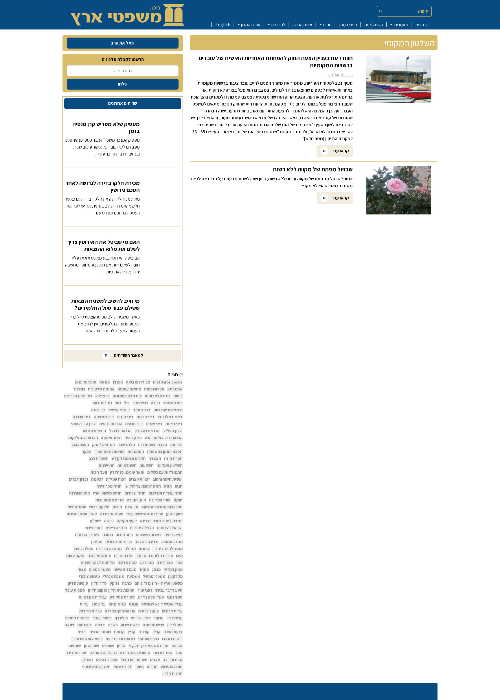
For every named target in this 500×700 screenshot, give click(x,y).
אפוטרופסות (154, 389)
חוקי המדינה (160, 500)
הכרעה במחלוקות (83, 437)
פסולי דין (175, 624)
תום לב (87, 659)
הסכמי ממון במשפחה (165, 451)
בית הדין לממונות (127, 396)
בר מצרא (102, 396)
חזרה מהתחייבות (109, 500)
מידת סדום (123, 555)
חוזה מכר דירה (109, 486)
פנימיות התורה (77, 618)
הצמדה (154, 458)
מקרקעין (175, 576)
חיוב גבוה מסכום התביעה (162, 507)
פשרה (113, 624)
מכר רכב (146, 562)
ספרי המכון (348, 25)
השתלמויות (373, 25)
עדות (84, 604)
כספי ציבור (94, 527)
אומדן (118, 382)
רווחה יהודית (100, 631)
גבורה (155, 402)
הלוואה (176, 444)
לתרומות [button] (278, 25)
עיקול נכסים (148, 611)
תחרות (152, 666)
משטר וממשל (154, 576)
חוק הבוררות (79, 493)
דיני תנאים (134, 423)
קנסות (119, 631)
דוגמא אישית (119, 409)
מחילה (130, 548)
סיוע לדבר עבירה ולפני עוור (160, 590)
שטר (179, 652)
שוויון (121, 645)
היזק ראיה (133, 437)
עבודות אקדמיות (93, 597)
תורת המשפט (172, 666)
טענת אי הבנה (111, 513)
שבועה (177, 645)
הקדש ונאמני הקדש (128, 458)
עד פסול (98, 604)
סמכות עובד (75, 590)
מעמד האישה (124, 569)
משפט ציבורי (89, 576)
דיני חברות (146, 416)
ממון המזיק (173, 569)
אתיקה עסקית (129, 389)
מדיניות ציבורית (118, 541)
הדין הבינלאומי (84, 423)
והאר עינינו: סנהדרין (127, 472)
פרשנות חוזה (153, 624)
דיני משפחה (104, 416)
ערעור (158, 618)
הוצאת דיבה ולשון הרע (164, 437)
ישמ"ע (95, 520)
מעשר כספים (100, 569)
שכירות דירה (76, 652)
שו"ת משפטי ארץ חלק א (148, 645)
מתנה (127, 583)
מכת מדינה (127, 562)
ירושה (109, 520)
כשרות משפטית (148, 534)
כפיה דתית (173, 534)
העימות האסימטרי (109, 451)
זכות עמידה (116, 479)
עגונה (133, 604)
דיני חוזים (125, 416)
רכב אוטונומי (148, 638)
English (222, 25)
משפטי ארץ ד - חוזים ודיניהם (159, 583)
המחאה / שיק (103, 444)
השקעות (146, 465)
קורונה (144, 631)
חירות (117, 507)
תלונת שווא (123, 666)
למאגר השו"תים (128, 355)
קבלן (156, 631)
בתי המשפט (173, 402)
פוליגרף (121, 618)
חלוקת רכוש (99, 507)
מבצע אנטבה (172, 541)
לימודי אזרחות (87, 534)
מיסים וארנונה (99, 555)
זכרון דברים (78, 479)
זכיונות (97, 479)
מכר (179, 562)
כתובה (107, 534)
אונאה (104, 382)
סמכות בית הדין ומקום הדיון (111, 590)
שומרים (108, 645)
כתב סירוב (124, 534)
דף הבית (423, 25)
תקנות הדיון (172, 673)
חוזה (168, 486)
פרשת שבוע (130, 624)
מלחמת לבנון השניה (98, 562)
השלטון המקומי (170, 465)
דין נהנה (98, 409)
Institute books (168, 382)
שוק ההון (91, 645)
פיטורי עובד (102, 618)
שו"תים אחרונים (122, 103)
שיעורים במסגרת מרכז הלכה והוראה (120, 652)
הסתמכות (136, 451)
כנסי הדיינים (116, 527)
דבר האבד (141, 409)
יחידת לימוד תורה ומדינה (161, 520)
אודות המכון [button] (250, 25)
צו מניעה (84, 624)
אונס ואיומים (85, 382)
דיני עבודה (82, 416)
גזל (127, 402)
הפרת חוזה (173, 458)
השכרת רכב (99, 458)
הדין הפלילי (172, 430)
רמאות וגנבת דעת (120, 638)
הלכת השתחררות (152, 444)
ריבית (82, 631)
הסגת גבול (80, 444)
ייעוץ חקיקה (127, 520)
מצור (82, 569)
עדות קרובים (172, 611)
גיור (118, 402)
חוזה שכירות (135, 493)
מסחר (144, 569)
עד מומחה (117, 604)
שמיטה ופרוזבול (134, 659)
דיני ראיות (174, 423)
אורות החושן (302, 25)
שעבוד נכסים (107, 659)
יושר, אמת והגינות (82, 513)
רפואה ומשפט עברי (87, 638)
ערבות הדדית (90, 611)
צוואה (69, 624)
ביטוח (178, 396)
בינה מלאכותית (157, 396)
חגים (179, 486)
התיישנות (107, 465)
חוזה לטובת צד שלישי (142, 486)
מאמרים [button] (401, 25)
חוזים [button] (327, 25)
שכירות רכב (173, 659)
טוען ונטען (174, 513)
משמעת (133, 576)
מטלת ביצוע (83, 548)
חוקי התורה (136, 500)
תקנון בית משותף (96, 666)
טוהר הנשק (76, 507)
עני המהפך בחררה (120, 611)
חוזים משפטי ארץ (107, 493)
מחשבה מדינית (109, 548)
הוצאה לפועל (120, 430)
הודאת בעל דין (147, 430)
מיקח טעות (75, 555)
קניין (131, 631)
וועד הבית (99, 472)
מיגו (179, 555)
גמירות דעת (102, 402)
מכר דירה (165, 562)
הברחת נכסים (111, 423)
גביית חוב (140, 402)
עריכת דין (174, 618)
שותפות (74, 645)
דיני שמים (154, 423)
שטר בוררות (162, 652)
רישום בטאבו (172, 638)
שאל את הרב (123, 43)
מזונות (144, 548)
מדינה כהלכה (146, 541)
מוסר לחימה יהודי (167, 548)
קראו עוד (340, 150)
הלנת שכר (126, 444)
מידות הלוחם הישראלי (154, 555)
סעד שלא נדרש (151, 597)
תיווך (139, 666)
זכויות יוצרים (139, 479)
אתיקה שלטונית (101, 389)
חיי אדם (131, 507)
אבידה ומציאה (138, 382)
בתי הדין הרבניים (78, 396)
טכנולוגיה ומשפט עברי (144, 513)
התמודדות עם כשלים (165, 472)
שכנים (155, 659)
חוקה (178, 500)
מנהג (156, 569)
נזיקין (114, 583)
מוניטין (96, 541)
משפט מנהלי (113, 576)
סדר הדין (99, 583)
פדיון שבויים (141, 618)
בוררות (79, 389)
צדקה (100, 624)
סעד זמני (175, 597)
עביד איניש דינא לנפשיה (162, 604)
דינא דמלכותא (170, 416)
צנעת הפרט (173, 631)
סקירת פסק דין (122, 597)
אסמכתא (175, 389)
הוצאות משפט (94, 430)
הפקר (86, 451)
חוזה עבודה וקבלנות (165, 493)
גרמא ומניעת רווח (168, 409)
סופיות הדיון (78, 583)
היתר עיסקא (111, 437)
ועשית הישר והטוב (168, 479)
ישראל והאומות (170, 527)
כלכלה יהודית (142, 527)
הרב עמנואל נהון (340, 74)
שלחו (123, 84)
